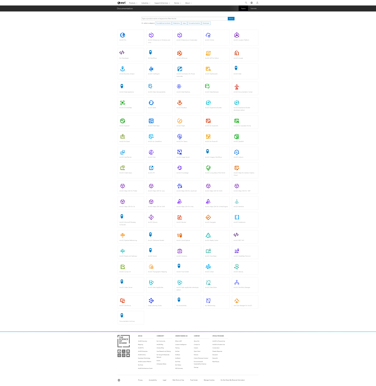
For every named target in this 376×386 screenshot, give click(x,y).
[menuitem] (146, 341)
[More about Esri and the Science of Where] (124, 341)
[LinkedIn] (128, 351)
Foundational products (163, 23)
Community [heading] (160, 336)
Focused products (194, 23)
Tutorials (253, 8)
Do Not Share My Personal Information (233, 380)
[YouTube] (128, 355)
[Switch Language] (251, 2)
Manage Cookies (209, 380)
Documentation (125, 8)
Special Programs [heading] (218, 336)
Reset (231, 19)
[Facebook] (119, 351)
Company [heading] (197, 336)
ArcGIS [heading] (140, 336)
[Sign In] (257, 2)
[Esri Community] (119, 355)
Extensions (176, 23)
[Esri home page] (122, 2)
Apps (184, 23)
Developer (206, 23)
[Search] (246, 2)
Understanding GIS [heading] (181, 336)
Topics (243, 8)
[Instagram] (123, 355)
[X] (123, 351)
